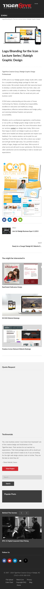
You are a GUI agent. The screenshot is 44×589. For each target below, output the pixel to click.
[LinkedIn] (15, 561)
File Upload (9, 580)
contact (13, 128)
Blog (30, 582)
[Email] (20, 561)
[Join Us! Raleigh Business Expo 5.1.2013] (22, 230)
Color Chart (9, 582)
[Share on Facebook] (4, 220)
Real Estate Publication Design (12, 287)
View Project (10, 469)
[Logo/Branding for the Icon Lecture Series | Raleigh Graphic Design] (22, 274)
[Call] (25, 561)
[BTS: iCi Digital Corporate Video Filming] (22, 528)
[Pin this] (15, 220)
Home (19, 585)
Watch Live (20, 580)
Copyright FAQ (21, 582)
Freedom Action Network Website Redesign (16, 349)
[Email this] (20, 220)
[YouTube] (9, 561)
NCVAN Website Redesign (11, 318)
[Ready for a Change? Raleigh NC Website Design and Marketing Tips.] (22, 245)
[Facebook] (4, 561)
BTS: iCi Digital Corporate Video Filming (15, 541)
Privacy (29, 580)
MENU (5, 15)
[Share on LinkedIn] (9, 220)
